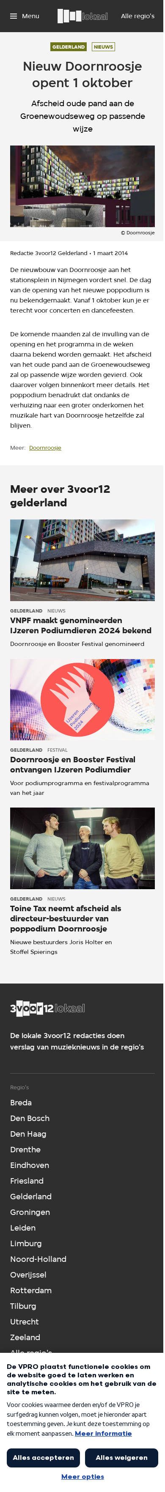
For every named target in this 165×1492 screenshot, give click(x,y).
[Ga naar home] (82, 16)
